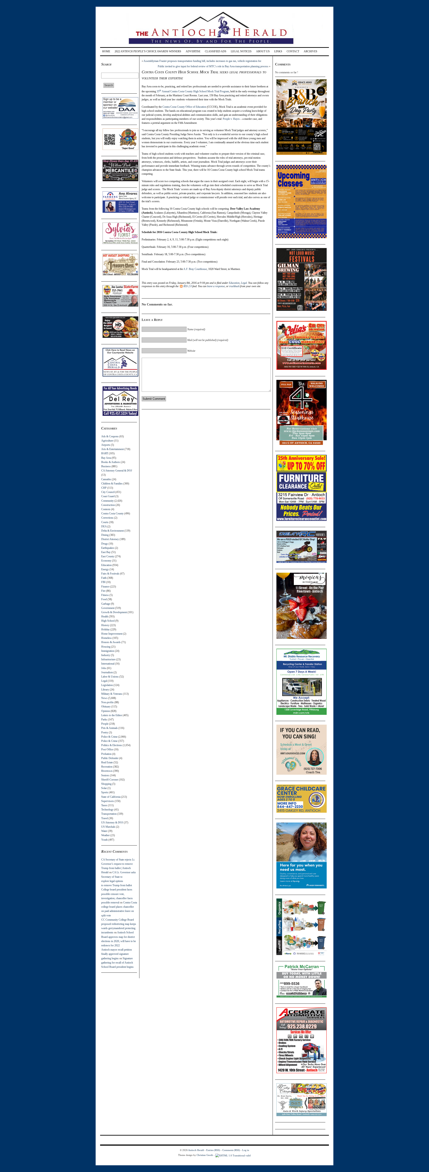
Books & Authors (110, 462)
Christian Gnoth (205, 1155)
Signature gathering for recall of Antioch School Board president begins (117, 962)
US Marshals (108, 826)
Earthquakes (107, 547)
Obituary (106, 706)
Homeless (106, 638)
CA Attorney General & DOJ (116, 470)
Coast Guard (108, 496)
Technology (107, 809)
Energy (105, 569)
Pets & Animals (109, 728)
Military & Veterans (111, 693)
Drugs (104, 543)
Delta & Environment (112, 530)
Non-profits (107, 702)
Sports (104, 792)
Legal (104, 680)
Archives (310, 51)
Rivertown (106, 770)
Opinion (105, 711)
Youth (104, 839)
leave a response (216, 286)
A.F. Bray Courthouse (195, 269)
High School (108, 620)
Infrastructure (108, 659)
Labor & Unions (110, 676)
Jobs (103, 668)
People (104, 723)
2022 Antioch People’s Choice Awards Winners (148, 51)
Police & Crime (109, 736)
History (105, 625)
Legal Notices (241, 51)
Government (107, 608)
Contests (105, 509)
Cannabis (106, 479)
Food (104, 599)
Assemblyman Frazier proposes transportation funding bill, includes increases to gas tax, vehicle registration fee (202, 61)
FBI (103, 582)
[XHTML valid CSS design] (233, 1155)
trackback (234, 286)
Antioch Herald (196, 1150)
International (107, 663)
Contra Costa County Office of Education (184, 106)
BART (104, 453)
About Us (263, 51)
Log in (245, 1150)
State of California (110, 796)
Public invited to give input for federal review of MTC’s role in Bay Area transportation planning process (213, 66)
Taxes (104, 805)
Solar (104, 788)
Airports (105, 444)
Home (106, 51)
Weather (105, 835)
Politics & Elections (111, 745)
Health (104, 616)
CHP (104, 487)
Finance (105, 586)
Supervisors (107, 801)
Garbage (105, 603)
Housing (105, 646)
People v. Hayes (231, 118)
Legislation (107, 685)
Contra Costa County (112, 513)
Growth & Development (114, 612)
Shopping (106, 783)
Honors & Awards (111, 642)
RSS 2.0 (187, 286)
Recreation (106, 766)
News (104, 698)
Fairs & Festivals (110, 573)
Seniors (105, 775)
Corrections (107, 517)
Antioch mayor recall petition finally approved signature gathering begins (116, 954)
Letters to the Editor (111, 715)
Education (106, 565)
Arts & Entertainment (112, 449)
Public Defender (109, 758)
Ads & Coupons (110, 436)
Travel (104, 818)
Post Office (107, 749)
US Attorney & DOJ (112, 822)
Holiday (105, 629)
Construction (108, 505)
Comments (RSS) (231, 1150)
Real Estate (107, 762)
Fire (103, 590)
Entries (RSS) (213, 1150)
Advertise (193, 51)
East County (107, 556)
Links (278, 51)
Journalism (107, 672)
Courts (104, 522)
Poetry (104, 732)
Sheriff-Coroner (109, 779)
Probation (106, 753)
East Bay (106, 552)
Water (104, 831)
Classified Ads (215, 51)
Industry (105, 655)
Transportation (109, 813)
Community (107, 500)
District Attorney (110, 539)
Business (106, 466)
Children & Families (112, 483)
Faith (104, 577)
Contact (293, 51)
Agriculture (107, 440)
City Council (108, 492)
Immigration (107, 650)
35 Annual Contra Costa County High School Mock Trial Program (193, 91)
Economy (106, 560)
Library (105, 689)
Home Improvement (111, 633)
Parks (104, 719)
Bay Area (106, 457)
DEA (104, 526)
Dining (105, 535)
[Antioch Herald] (214, 45)
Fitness (105, 595)
